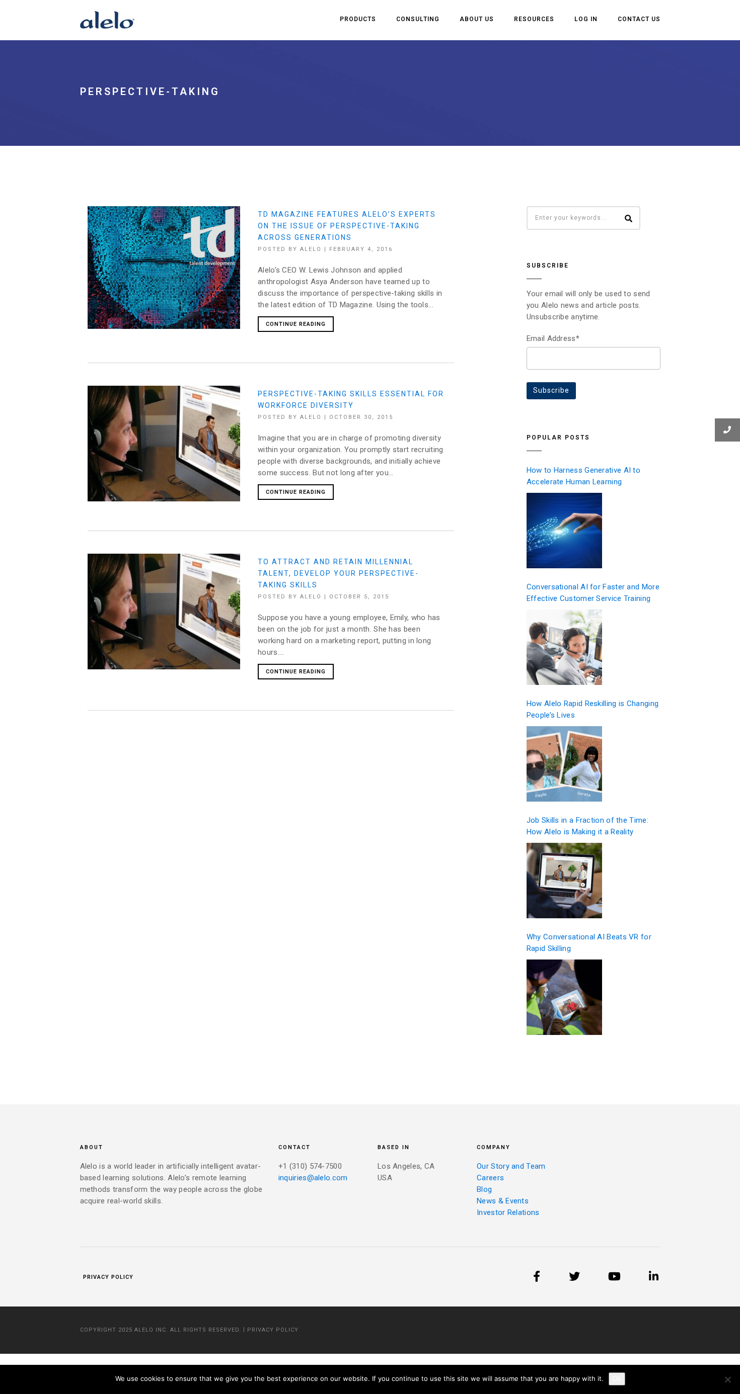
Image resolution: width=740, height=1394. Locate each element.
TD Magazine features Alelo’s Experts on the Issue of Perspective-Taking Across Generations (347, 225)
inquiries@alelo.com (313, 1177)
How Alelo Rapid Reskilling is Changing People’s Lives (592, 709)
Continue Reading (296, 324)
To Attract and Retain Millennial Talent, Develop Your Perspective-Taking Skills (338, 573)
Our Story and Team (511, 1166)
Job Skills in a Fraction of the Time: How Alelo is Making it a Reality (587, 826)
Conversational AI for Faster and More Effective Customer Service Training (593, 592)
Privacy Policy (108, 1277)
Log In (586, 19)
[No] (727, 1379)
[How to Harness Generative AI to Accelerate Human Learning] (564, 530)
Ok (617, 1378)
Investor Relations (508, 1212)
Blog (484, 1189)
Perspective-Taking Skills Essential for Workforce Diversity (351, 399)
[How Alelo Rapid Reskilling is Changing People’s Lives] (564, 764)
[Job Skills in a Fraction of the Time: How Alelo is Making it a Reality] (564, 880)
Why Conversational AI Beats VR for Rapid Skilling (589, 942)
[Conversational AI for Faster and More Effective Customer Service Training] (564, 647)
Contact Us (639, 19)
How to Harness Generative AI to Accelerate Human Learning (583, 476)
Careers (490, 1177)
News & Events (503, 1200)
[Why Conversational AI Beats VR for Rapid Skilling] (564, 997)
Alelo (311, 249)
